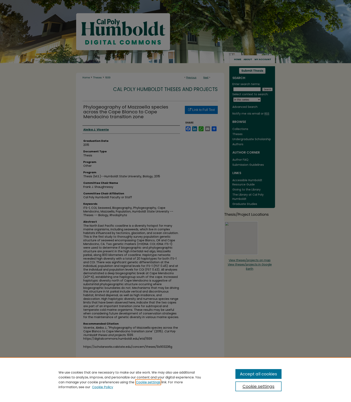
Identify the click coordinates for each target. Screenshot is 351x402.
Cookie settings (148, 382)
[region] (175, 379)
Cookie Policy (102, 387)
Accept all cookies (258, 374)
